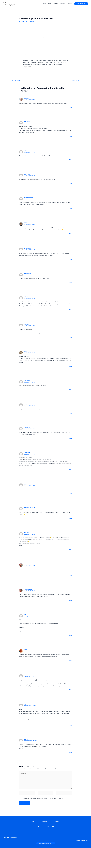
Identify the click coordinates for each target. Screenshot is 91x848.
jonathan (26, 98)
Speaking (62, 3)
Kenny (25, 404)
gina (25, 675)
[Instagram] (48, 826)
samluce (26, 222)
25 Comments (23, 21)
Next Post (75, 80)
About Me (55, 3)
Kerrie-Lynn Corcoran (29, 507)
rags (25, 649)
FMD (25, 614)
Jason (25, 484)
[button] (81, 3)
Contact (69, 3)
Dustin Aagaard (28, 564)
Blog (49, 3)
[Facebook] (38, 826)
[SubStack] (53, 826)
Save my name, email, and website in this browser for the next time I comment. (42, 798)
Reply (70, 107)
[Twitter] (43, 826)
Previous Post (16, 80)
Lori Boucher (27, 427)
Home (44, 3)
